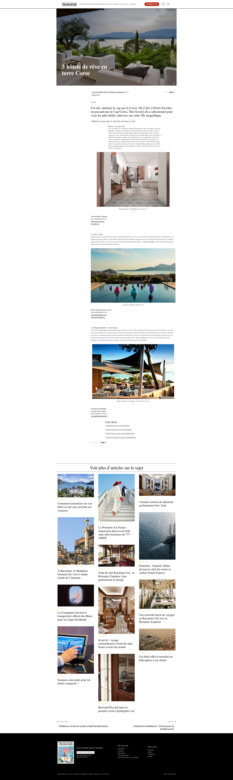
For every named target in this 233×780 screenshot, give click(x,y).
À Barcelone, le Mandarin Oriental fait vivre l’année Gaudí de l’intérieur (73, 574)
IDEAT (165, 774)
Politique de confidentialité (80, 774)
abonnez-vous (151, 4)
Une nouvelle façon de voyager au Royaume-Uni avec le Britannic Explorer (157, 618)
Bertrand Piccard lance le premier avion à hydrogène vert (116, 709)
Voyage (65, 59)
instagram (151, 754)
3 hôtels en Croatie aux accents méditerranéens (120, 437)
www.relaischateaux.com (98, 315)
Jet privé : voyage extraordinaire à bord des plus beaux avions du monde (115, 643)
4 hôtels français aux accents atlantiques (118, 429)
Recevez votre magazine (86, 752)
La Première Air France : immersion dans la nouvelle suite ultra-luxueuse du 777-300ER (114, 532)
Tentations (83, 4)
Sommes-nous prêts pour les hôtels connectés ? (74, 681)
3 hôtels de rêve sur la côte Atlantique (117, 426)
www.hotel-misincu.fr (97, 221)
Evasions (92, 4)
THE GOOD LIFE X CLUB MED (128, 757)
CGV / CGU (70, 774)
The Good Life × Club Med (127, 4)
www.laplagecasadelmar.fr (99, 416)
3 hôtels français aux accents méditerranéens (120, 433)
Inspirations (100, 4)
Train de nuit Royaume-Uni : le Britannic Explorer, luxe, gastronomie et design (116, 576)
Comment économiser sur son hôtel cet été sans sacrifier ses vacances (75, 506)
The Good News (112, 4)
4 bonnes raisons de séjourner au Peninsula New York (156, 503)
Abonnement (105, 774)
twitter (150, 752)
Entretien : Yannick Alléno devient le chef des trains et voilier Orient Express (155, 569)
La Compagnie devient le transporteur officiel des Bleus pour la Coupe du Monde (75, 615)
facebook (151, 750)
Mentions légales (62, 774)
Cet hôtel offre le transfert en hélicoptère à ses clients (156, 658)
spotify (150, 756)
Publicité (90, 774)
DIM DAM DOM (171, 774)
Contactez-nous (97, 774)
